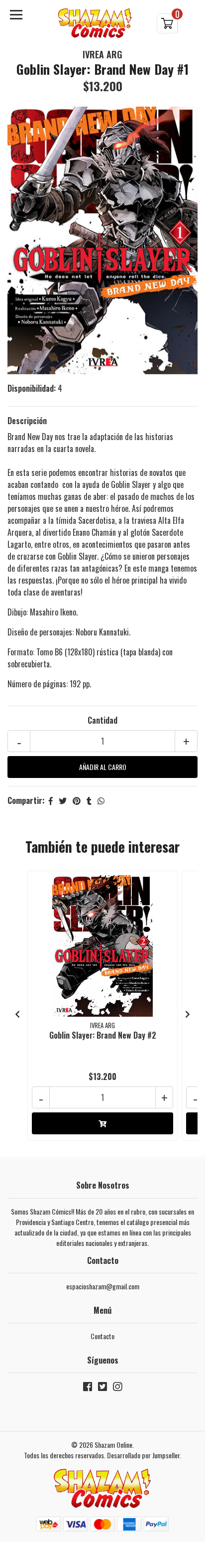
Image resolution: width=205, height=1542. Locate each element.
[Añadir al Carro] (102, 1123)
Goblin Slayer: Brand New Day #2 (102, 1035)
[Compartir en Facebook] (51, 800)
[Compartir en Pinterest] (77, 800)
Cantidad (102, 720)
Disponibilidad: (31, 388)
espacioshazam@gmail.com (102, 1286)
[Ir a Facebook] (87, 1388)
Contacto (102, 1336)
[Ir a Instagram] (117, 1388)
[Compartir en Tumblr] (89, 800)
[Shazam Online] (95, 23)
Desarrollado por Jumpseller (143, 1455)
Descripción (27, 421)
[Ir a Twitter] (102, 1388)
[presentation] (17, 1014)
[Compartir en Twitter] (63, 800)
